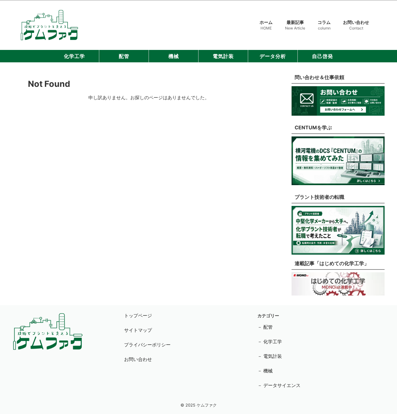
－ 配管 (265, 327)
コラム (324, 25)
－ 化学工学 (269, 342)
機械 (173, 56)
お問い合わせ (356, 25)
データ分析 (273, 56)
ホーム (266, 25)
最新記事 (295, 25)
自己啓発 (322, 56)
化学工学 (74, 56)
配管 (124, 56)
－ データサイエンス (279, 385)
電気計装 (223, 56)
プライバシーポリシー (147, 345)
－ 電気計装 (269, 356)
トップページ (138, 315)
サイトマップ (138, 330)
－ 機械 (265, 371)
